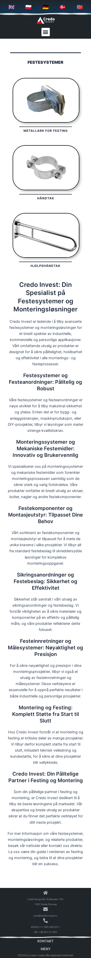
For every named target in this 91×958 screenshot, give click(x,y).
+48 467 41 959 (48, 932)
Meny (46, 949)
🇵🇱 (28, 7)
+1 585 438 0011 (50, 927)
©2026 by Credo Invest (31, 955)
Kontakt (45, 941)
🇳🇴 (80, 7)
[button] (45, 32)
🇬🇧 (11, 7)
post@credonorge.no (45, 915)
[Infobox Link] (45, 106)
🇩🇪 (45, 7)
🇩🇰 (62, 7)
